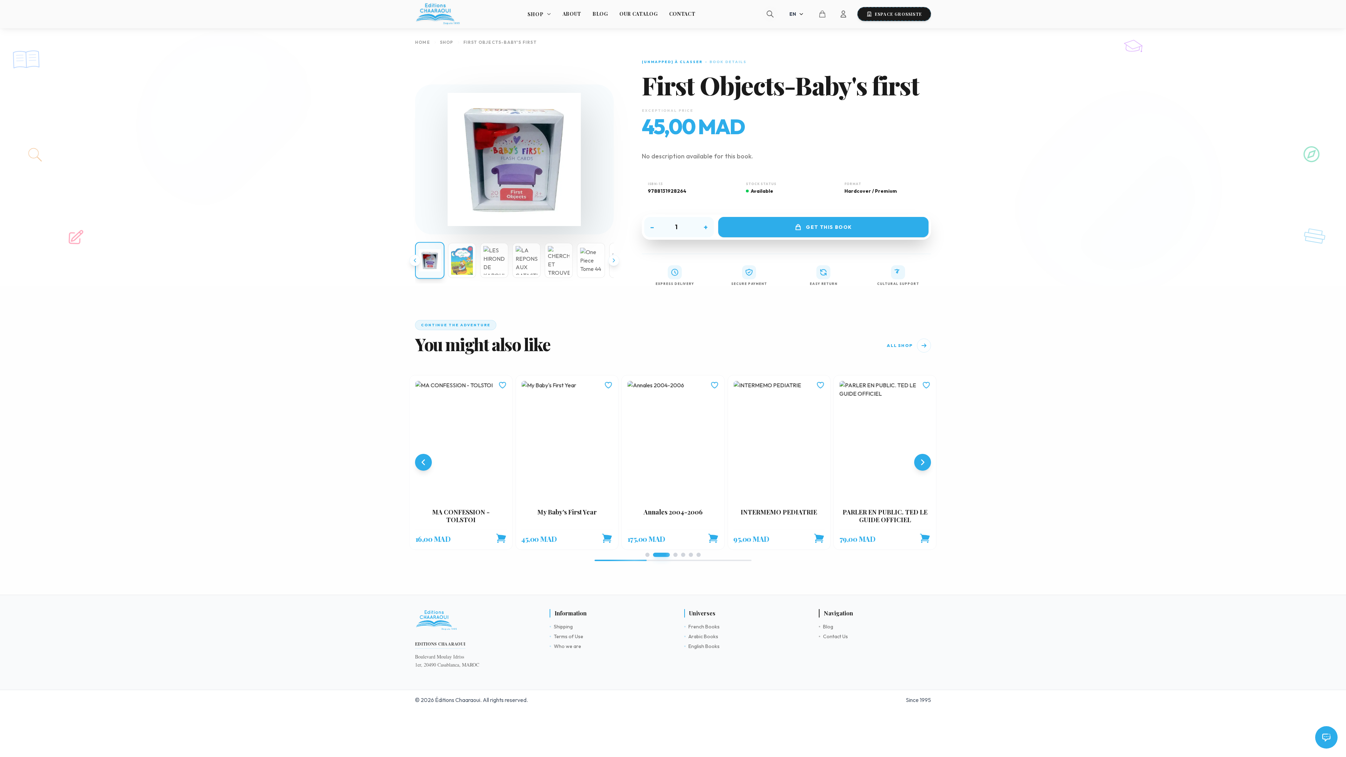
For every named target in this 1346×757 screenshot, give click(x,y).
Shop (447, 42)
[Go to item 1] (647, 555)
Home (422, 42)
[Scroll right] (613, 260)
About (572, 14)
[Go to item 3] (675, 555)
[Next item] (922, 462)
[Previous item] (423, 462)
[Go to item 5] (691, 555)
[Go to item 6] (698, 555)
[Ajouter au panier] (501, 538)
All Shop (900, 345)
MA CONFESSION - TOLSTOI (461, 516)
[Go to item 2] (661, 555)
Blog (600, 14)
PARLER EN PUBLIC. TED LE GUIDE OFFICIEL (885, 516)
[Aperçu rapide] (461, 441)
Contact (682, 14)
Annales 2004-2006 (673, 512)
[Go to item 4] (683, 555)
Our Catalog (638, 14)
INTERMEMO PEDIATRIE (779, 512)
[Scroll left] (415, 260)
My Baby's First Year (567, 512)
